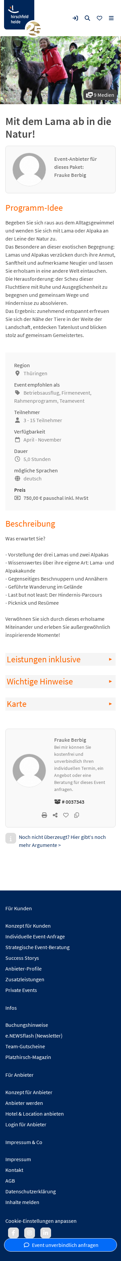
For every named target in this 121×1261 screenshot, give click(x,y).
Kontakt (14, 1170)
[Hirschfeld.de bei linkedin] (45, 1232)
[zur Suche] (87, 18)
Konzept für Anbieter (28, 1092)
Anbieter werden (24, 1103)
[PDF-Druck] (44, 815)
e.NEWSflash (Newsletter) (34, 1035)
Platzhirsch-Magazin (28, 1057)
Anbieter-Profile (23, 968)
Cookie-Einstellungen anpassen (41, 1220)
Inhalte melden (22, 1202)
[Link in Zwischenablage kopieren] (77, 815)
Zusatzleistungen (24, 979)
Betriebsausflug (41, 392)
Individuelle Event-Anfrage (35, 936)
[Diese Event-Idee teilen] (55, 815)
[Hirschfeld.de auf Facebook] (13, 1232)
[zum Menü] (111, 18)
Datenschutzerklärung (30, 1191)
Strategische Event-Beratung (37, 947)
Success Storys (22, 957)
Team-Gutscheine (25, 1046)
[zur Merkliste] (99, 18)
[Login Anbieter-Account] (75, 18)
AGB (10, 1180)
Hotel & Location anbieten (34, 1113)
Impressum (18, 1159)
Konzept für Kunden (28, 925)
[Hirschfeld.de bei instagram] (29, 1232)
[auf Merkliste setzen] (66, 815)
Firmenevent (76, 392)
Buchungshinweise (26, 1024)
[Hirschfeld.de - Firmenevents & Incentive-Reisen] (19, 14)
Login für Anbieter (25, 1124)
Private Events (21, 990)
